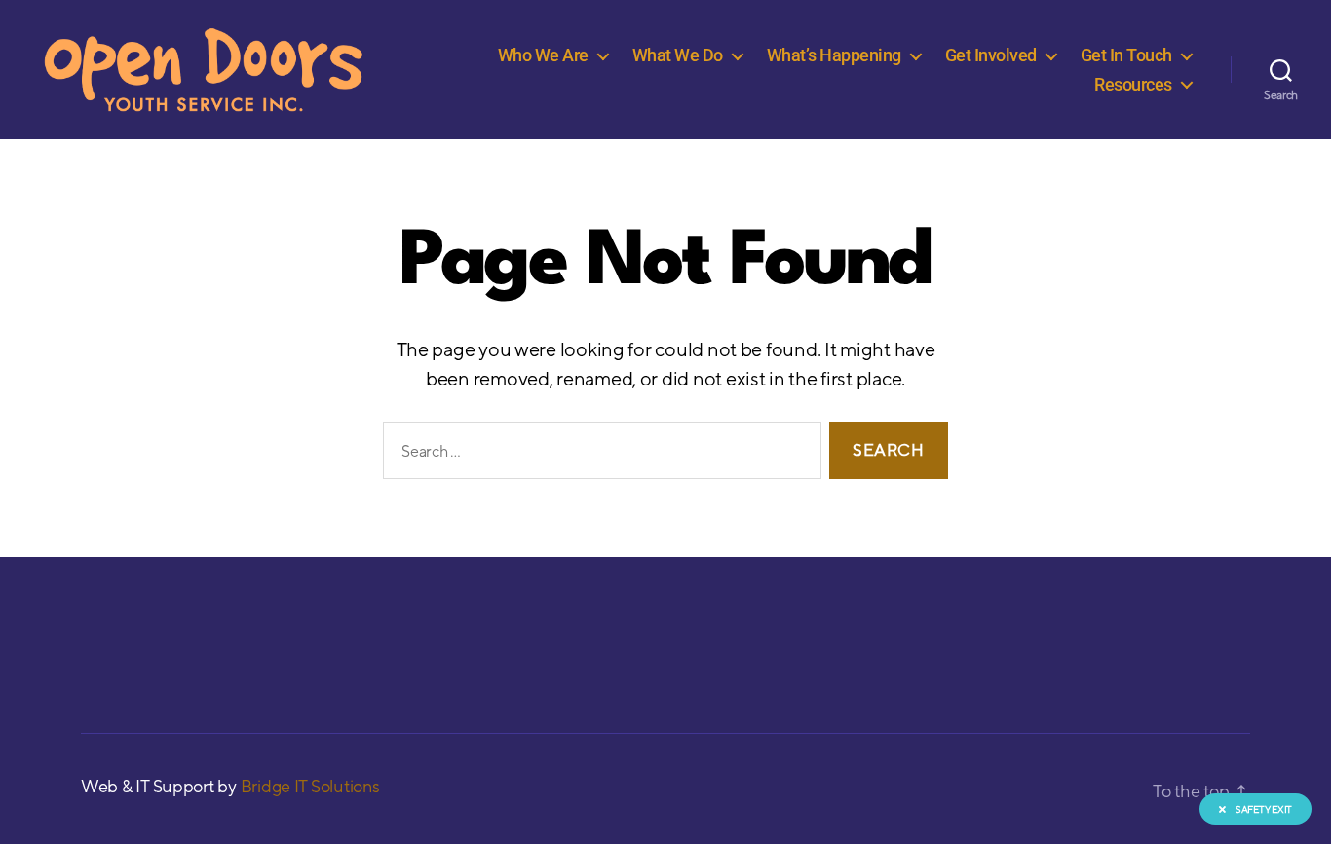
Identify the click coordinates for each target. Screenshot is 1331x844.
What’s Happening (834, 55)
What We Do (677, 55)
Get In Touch (1126, 55)
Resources (1133, 84)
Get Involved (991, 55)
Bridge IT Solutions (310, 786)
